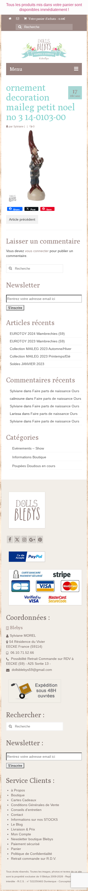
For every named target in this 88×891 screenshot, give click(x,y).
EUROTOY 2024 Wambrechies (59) (37, 334)
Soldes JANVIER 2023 (27, 364)
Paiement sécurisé (25, 844)
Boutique (18, 795)
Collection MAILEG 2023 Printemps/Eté (40, 356)
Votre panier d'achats (46, 18)
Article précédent (22, 219)
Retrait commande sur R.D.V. (33, 858)
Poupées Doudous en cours (33, 466)
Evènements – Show (28, 448)
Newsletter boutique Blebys (32, 839)
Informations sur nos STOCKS (34, 819)
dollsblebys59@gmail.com (32, 670)
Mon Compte (21, 834)
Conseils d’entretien (26, 810)
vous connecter (37, 251)
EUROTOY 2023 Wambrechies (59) (37, 341)
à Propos (18, 790)
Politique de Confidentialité (31, 854)
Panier (16, 849)
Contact (17, 815)
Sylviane (18, 126)
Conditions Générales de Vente (35, 805)
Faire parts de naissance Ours (55, 391)
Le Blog (17, 824)
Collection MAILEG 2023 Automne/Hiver (40, 349)
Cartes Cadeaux (23, 800)
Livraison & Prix (23, 829)
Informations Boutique (29, 457)
